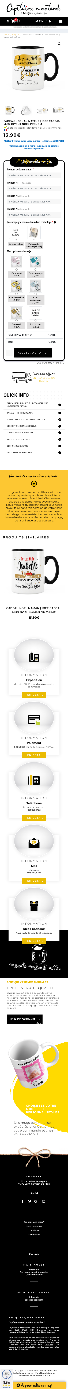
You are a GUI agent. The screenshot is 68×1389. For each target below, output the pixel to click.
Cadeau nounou (34, 1274)
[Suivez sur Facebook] (22, 1201)
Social (34, 1193)
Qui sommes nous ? (34, 1222)
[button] (59, 44)
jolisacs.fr (34, 1297)
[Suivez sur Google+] (36, 1201)
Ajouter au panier (33, 352)
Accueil (6, 35)
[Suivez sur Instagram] (43, 1201)
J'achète (34, 1254)
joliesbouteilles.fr (34, 1299)
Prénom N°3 (18, 209)
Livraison (34, 1230)
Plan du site (34, 1234)
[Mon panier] (13, 21)
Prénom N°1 (19, 182)
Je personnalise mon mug (36, 1385)
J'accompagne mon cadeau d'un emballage (30, 222)
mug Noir (16, 35)
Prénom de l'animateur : (20, 169)
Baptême (34, 1269)
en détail (35, 694)
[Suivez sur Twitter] (29, 1201)
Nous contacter (34, 1226)
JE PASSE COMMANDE (23, 1019)
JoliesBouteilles (20, 1349)
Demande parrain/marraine (34, 1272)
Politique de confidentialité (34, 1375)
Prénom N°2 (18, 195)
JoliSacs (49, 1344)
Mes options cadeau (17, 251)
